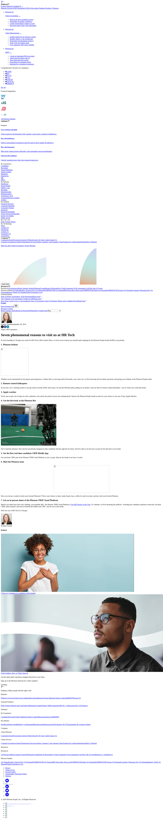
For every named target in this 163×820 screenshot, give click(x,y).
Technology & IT (7, 196)
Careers (23, 240)
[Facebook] (7, 782)
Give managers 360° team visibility (22, 45)
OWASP (10, 80)
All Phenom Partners (8, 119)
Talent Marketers (7, 170)
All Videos (16, 290)
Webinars (36, 288)
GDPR (9, 72)
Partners (82, 242)
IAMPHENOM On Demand (54, 290)
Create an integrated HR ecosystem (22, 56)
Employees (5, 176)
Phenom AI (77, 698)
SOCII (9, 76)
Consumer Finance (7, 208)
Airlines (3, 200)
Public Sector (5, 218)
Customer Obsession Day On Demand (134, 762)
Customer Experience (8, 242)
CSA (8, 78)
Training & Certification (71, 242)
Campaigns (55, 706)
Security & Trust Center (40, 240)
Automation (5, 236)
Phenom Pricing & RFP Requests (12, 8)
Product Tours (25, 290)
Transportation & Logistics (10, 198)
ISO (8, 74)
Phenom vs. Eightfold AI (104, 755)
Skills (3, 226)
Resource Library (7, 309)
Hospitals (4, 190)
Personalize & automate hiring (20, 62)
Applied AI (5, 228)
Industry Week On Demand (16, 292)
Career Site (19, 706)
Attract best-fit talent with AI (20, 58)
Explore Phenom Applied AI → (12, 6)
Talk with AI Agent (95, 288)
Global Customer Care (44, 242)
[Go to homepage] (81, 2)
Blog (19, 288)
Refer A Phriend (91, 242)
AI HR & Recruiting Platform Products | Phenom (41, 8)
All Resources (13, 288)
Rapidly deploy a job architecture (21, 39)
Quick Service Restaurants (10, 214)
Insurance (4, 210)
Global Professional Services (26, 242)
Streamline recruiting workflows (21, 22)
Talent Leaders (6, 172)
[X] (9, 784)
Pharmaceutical (6, 194)
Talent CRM (46, 706)
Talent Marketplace (30, 706)
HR (2, 178)
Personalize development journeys (22, 41)
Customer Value (57, 242)
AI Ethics (29, 240)
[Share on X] (2, 327)
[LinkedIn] (7, 788)
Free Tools (61, 288)
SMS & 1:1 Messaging (67, 706)
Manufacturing (6, 192)
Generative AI (6, 234)
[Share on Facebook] (5, 327)
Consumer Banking (8, 206)
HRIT (3, 180)
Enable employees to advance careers (23, 37)
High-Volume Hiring (8, 222)
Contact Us (53, 240)
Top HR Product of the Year (80, 505)
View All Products (81, 706)
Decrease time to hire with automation (23, 25)
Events (42, 288)
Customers (4, 240)
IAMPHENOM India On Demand (94, 290)
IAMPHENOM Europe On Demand (119, 290)
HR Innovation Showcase (73, 290)
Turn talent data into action (19, 60)
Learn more (5, 284)
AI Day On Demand (37, 290)
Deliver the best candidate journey (22, 20)
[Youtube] (7, 792)
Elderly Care (5, 188)
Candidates (5, 166)
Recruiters (4, 168)
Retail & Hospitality (8, 212)
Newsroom (17, 240)
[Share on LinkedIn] (7, 327)
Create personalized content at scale (22, 23)
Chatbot (39, 706)
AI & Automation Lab (81, 288)
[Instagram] (7, 796)
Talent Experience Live (34, 292)
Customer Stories (27, 288)
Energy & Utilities (7, 216)
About (10, 240)
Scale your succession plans (19, 43)
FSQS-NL (10, 82)
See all (3, 87)
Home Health (5, 186)
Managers (4, 174)
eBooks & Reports (51, 288)
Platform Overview (7, 698)
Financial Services (7, 204)
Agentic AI (5, 232)
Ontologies (5, 230)
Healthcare (4, 184)
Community (69, 288)
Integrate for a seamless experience (22, 64)
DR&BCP (10, 84)
